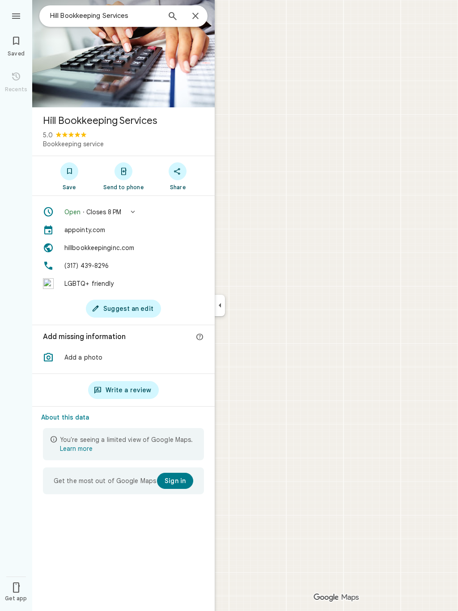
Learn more (76, 449)
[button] (123, 212)
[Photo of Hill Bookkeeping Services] (123, 53)
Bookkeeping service (73, 144)
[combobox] (105, 15)
